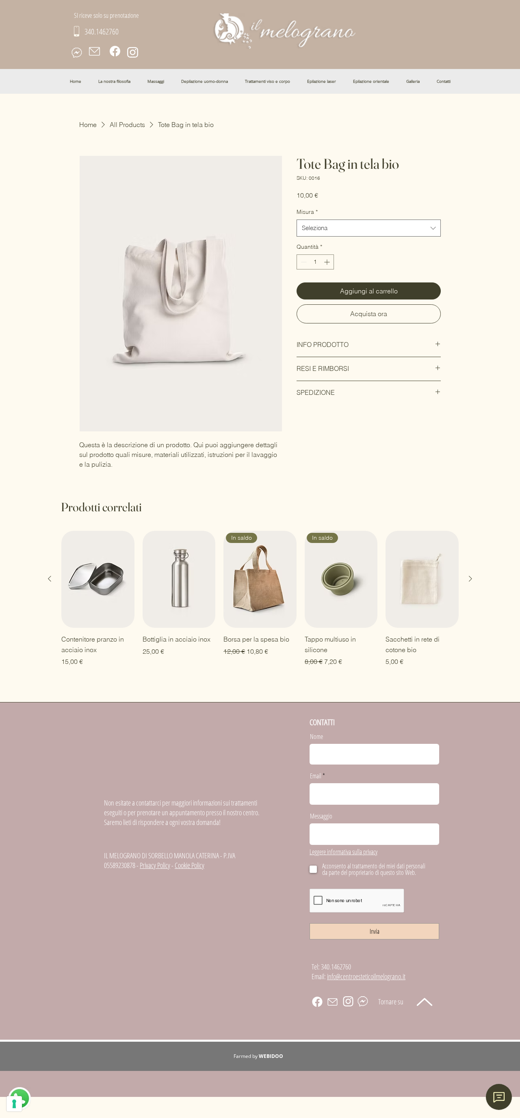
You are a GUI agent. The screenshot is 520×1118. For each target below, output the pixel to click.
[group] (260, 598)
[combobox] (369, 228)
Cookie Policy (189, 865)
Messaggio (321, 816)
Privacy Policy (155, 865)
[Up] (424, 1001)
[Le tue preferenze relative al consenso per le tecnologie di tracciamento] (14, 1104)
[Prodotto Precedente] (49, 579)
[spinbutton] (315, 262)
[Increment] (328, 262)
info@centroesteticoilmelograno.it (366, 976)
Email (315, 776)
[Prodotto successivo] (470, 579)
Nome (316, 736)
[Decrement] (303, 262)
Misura (307, 211)
